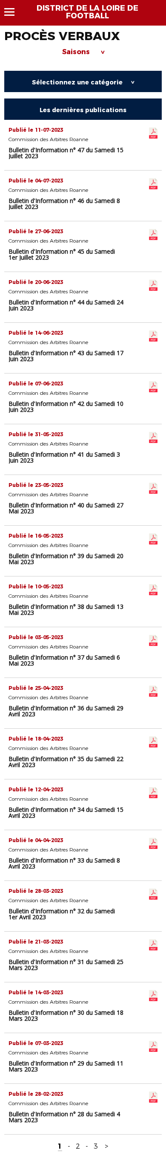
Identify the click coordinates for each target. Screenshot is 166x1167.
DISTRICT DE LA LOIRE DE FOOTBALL (87, 11)
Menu (13, 12)
